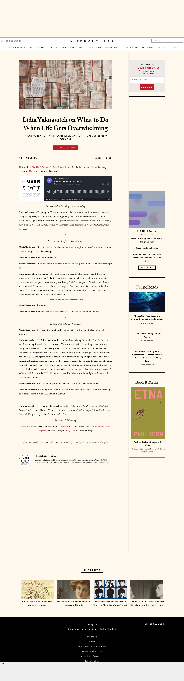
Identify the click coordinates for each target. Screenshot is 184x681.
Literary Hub (92, 41)
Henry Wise (148, 323)
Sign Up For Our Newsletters (92, 646)
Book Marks (147, 47)
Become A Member (78, 47)
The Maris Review (28, 158)
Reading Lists (111, 47)
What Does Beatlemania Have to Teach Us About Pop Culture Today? (110, 603)
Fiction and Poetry (37, 47)
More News (147, 268)
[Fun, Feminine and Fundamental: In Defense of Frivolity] (73, 596)
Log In (174, 47)
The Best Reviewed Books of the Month (148, 443)
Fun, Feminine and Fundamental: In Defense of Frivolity (73, 603)
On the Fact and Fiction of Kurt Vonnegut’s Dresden (37, 603)
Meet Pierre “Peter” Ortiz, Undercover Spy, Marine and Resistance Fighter (146, 603)
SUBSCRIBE (147, 87)
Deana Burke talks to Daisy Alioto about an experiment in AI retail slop (147, 257)
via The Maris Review (65, 148)
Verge (104, 443)
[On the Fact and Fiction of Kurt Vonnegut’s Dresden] (37, 596)
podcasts (76, 443)
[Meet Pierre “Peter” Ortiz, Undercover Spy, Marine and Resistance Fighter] (146, 596)
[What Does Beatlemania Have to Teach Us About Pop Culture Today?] (110, 596)
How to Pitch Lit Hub (92, 651)
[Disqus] (65, 498)
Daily (146, 231)
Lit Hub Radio (95, 47)
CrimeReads (162, 47)
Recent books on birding (147, 248)
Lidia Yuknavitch (31, 443)
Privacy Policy (92, 660)
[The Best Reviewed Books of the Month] (148, 413)
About (92, 641)
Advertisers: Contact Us (92, 656)
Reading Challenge (129, 47)
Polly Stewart (148, 365)
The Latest (92, 570)
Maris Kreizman (62, 443)
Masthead (92, 636)
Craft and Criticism (16, 47)
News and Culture (58, 47)
